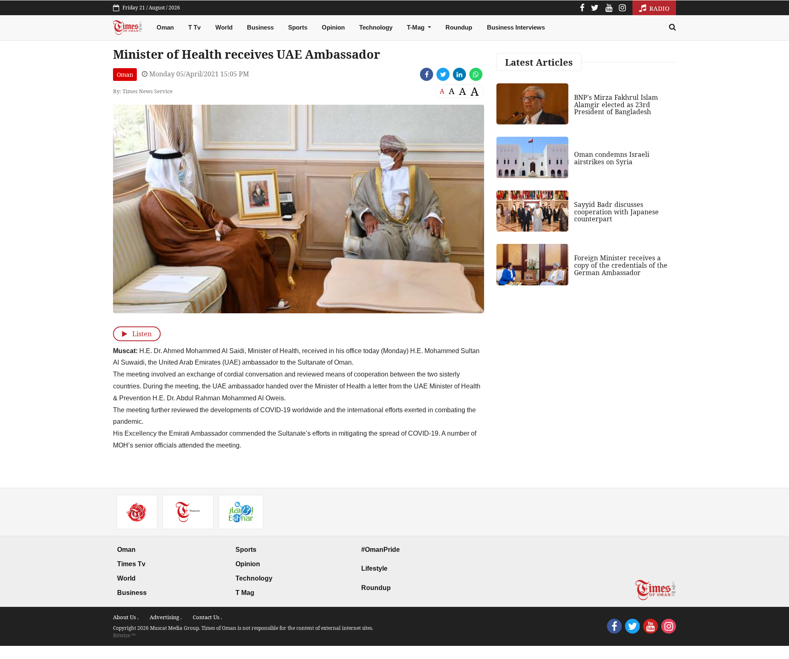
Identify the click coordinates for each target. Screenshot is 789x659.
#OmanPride (380, 549)
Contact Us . (207, 617)
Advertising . (166, 617)
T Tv (194, 27)
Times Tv (131, 563)
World (224, 27)
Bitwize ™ (124, 635)
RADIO (658, 8)
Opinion (333, 27)
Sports (297, 27)
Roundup (458, 27)
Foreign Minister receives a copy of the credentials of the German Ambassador (620, 265)
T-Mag (416, 27)
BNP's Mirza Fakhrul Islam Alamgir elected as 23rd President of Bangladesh (616, 104)
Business (260, 27)
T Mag (244, 592)
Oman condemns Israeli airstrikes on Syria (611, 158)
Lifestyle (374, 568)
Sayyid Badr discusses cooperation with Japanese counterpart (616, 211)
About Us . (125, 617)
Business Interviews (516, 27)
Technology (375, 27)
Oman (165, 27)
